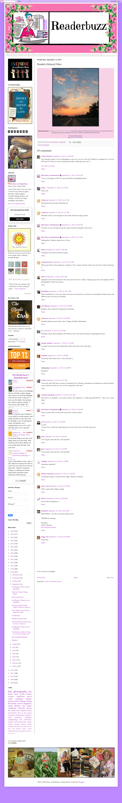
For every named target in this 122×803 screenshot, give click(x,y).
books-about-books (20, 722)
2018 (12, 556)
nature (10, 706)
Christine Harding (47, 395)
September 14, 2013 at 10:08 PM (57, 498)
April (14, 657)
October (15, 581)
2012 (12, 670)
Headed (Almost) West (19, 619)
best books (12, 703)
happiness (28, 703)
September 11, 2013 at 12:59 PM (55, 331)
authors (29, 699)
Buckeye (15, 410)
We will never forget (48, 166)
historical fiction (21, 729)
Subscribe (20, 219)
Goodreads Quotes (27, 293)
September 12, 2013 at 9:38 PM (60, 368)
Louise (43, 380)
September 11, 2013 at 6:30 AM (72, 225)
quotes (29, 722)
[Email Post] (69, 142)
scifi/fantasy (28, 719)
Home (8, 54)
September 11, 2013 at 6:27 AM (58, 212)
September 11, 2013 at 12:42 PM (59, 318)
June (14, 650)
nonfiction (21, 696)
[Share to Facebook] (78, 142)
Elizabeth (44, 511)
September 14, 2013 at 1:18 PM (58, 461)
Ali (42, 422)
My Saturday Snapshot (48, 527)
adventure (17, 726)
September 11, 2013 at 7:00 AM (56, 250)
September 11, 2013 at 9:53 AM (57, 277)
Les (42, 331)
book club (11, 729)
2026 (12, 531)
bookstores (18, 717)
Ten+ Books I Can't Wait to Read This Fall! (21, 611)
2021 (12, 547)
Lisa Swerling (15, 436)
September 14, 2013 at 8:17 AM (56, 380)
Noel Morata (45, 306)
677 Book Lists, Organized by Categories (40, 54)
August (14, 644)
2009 (12, 679)
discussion (18, 731)
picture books (13, 701)
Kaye (43, 436)
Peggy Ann (45, 537)
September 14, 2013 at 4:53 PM (59, 486)
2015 (12, 566)
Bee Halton (45, 291)
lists (10, 691)
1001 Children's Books (24, 710)
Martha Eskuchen (47, 474)
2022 (12, 544)
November (16, 578)
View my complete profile (16, 203)
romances (11, 726)
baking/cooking (25, 701)
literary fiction (26, 724)
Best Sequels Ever (18, 597)
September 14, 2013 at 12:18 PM (54, 422)
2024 (12, 537)
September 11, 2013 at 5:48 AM (63, 156)
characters (11, 715)
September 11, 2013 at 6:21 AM (58, 200)
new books (27, 706)
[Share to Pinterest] (80, 142)
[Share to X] (77, 142)
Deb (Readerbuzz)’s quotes (19, 279)
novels (29, 708)
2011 (12, 673)
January (15, 666)
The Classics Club (58, 54)
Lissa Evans (15, 382)
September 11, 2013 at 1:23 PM (63, 343)
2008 (12, 683)
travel (29, 696)
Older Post (110, 577)
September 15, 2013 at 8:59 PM (59, 537)
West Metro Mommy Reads (63, 131)
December (15, 575)
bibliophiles (29, 731)
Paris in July (22, 713)
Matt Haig (15, 389)
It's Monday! (16, 615)
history (22, 715)
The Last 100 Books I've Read (20, 54)
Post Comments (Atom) (53, 581)
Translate (23, 341)
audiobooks (11, 731)
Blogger (81, 782)
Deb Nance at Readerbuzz (50, 175)
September (16, 584)
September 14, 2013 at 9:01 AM (64, 395)
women (29, 729)
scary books (23, 726)
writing (17, 715)
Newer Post (41, 577)
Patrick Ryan (15, 412)
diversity (21, 708)
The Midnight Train (18, 387)
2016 (12, 562)
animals (10, 722)
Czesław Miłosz (12, 459)
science (30, 726)
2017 (12, 559)
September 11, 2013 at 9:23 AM (63, 262)
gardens (23, 731)
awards (10, 724)
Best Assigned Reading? (20, 637)
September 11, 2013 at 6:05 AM (72, 175)
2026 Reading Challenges (85, 54)
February (15, 663)
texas (9, 733)
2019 (12, 553)
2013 (12, 572)
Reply (43, 169)
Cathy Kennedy (46, 156)
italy (20, 719)
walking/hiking (13, 719)
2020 (12, 550)
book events (19, 694)
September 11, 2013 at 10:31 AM (60, 291)
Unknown (44, 200)
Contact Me (97, 54)
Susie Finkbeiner (20, 289)
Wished (14, 381)
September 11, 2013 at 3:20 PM (58, 355)
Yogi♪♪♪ (44, 188)
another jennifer (47, 343)
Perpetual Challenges (70, 54)
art (9, 710)
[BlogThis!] (75, 142)
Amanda (44, 355)
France (29, 694)
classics (20, 703)
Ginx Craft (45, 486)
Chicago (16, 724)
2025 (12, 534)
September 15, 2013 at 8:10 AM (58, 511)
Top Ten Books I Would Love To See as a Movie (21, 623)
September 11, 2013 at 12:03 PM (61, 306)
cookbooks (12, 708)
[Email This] (73, 142)
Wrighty (44, 461)
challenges (28, 717)
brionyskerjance (46, 262)
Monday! (15, 640)
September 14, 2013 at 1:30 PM (64, 474)
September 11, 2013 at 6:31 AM (72, 237)
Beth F (43, 250)
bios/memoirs (12, 713)
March (14, 660)
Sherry (43, 277)
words (13, 710)
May (14, 653)
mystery (13, 733)
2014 (12, 569)
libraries (17, 706)
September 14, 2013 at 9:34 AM (72, 409)
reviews (11, 696)
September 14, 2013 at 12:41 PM (56, 436)
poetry (30, 713)
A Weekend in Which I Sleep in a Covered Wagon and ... (21, 633)
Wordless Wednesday (76, 137)
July (13, 647)
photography (45, 145)
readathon (19, 699)
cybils (10, 699)
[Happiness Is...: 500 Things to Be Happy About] (10, 436)
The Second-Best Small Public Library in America (21, 606)
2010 (12, 676)
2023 (12, 540)
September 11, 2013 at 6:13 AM (57, 188)
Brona (43, 498)
